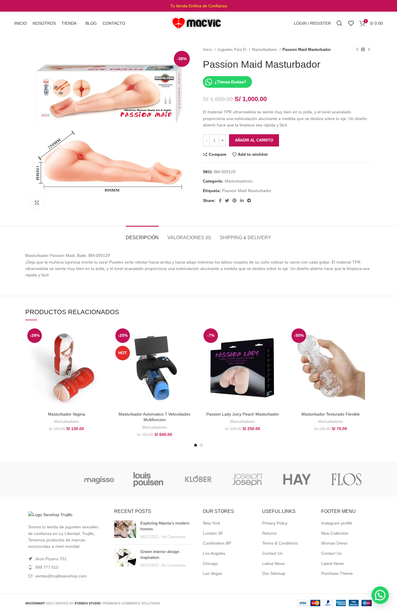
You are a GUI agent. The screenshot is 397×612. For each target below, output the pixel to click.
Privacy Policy (274, 523)
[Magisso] (99, 479)
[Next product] (369, 50)
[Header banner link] (198, 6)
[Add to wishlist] (103, 361)
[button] (380, 595)
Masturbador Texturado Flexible (330, 414)
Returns (269, 533)
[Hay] (297, 479)
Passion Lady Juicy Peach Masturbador (242, 414)
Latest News (273, 563)
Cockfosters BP (217, 543)
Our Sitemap (273, 573)
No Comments (174, 537)
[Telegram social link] (249, 200)
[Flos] (346, 479)
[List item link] (65, 567)
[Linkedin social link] (241, 200)
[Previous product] (357, 50)
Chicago (210, 563)
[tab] (142, 235)
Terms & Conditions (280, 543)
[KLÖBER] (198, 479)
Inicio (208, 49)
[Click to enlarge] (37, 202)
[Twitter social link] (227, 200)
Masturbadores (265, 49)
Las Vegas (212, 573)
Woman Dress (334, 543)
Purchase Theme (337, 573)
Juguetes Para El (232, 49)
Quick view (103, 348)
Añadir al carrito (254, 140)
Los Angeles (214, 553)
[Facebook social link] (220, 200)
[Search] (339, 23)
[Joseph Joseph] (247, 479)
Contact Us (272, 553)
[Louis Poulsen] (148, 479)
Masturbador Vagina (66, 414)
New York (211, 523)
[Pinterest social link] (234, 200)
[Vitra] (49, 479)
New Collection (334, 533)
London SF (213, 533)
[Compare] (103, 335)
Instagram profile (336, 523)
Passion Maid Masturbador (246, 190)
